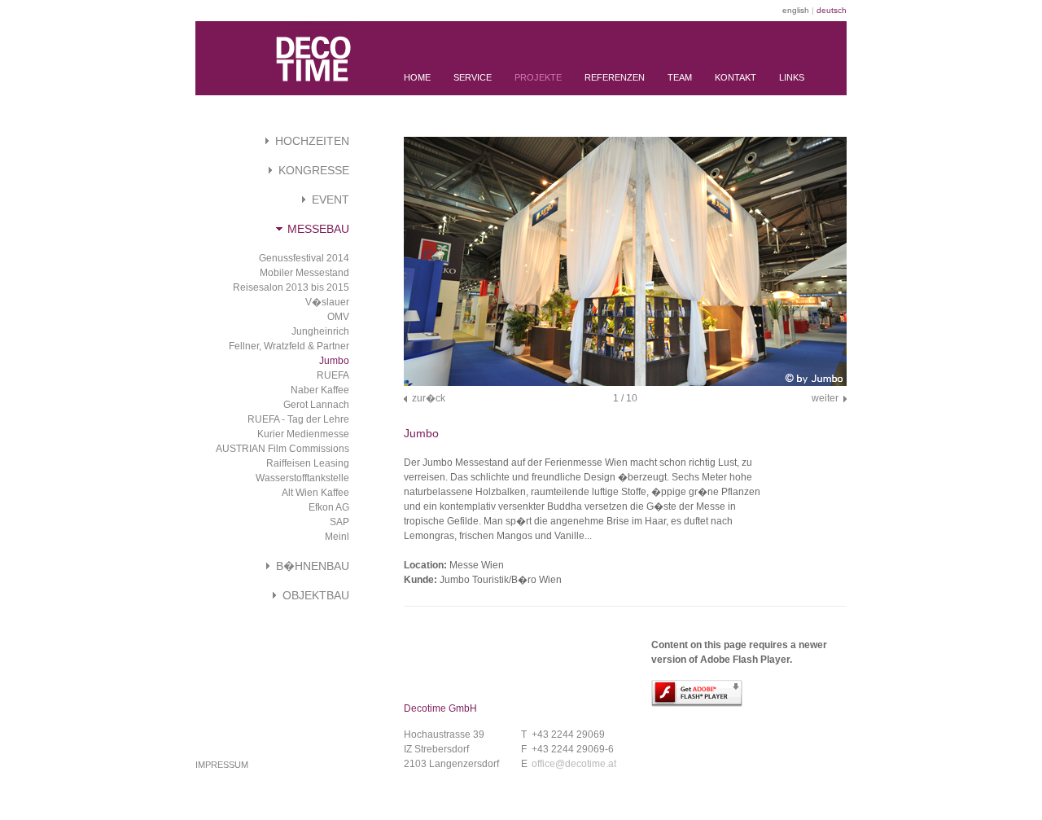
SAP (339, 522)
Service (472, 77)
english (795, 10)
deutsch (832, 10)
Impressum (221, 765)
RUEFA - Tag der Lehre (298, 419)
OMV (338, 316)
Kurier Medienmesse (303, 434)
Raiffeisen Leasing (307, 463)
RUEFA (333, 375)
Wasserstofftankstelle (302, 478)
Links (791, 77)
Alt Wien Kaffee (315, 492)
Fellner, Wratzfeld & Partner (289, 346)
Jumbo (334, 360)
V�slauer (327, 302)
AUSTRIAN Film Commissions (282, 448)
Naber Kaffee (320, 390)
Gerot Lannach (316, 404)
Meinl (337, 536)
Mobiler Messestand (304, 272)
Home (417, 77)
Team (680, 77)
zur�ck (428, 398)
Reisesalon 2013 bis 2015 (291, 287)
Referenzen (614, 77)
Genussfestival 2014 (304, 258)
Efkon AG (329, 507)
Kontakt (735, 77)
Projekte (538, 77)
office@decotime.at (574, 764)
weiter (825, 398)
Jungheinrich (320, 331)
